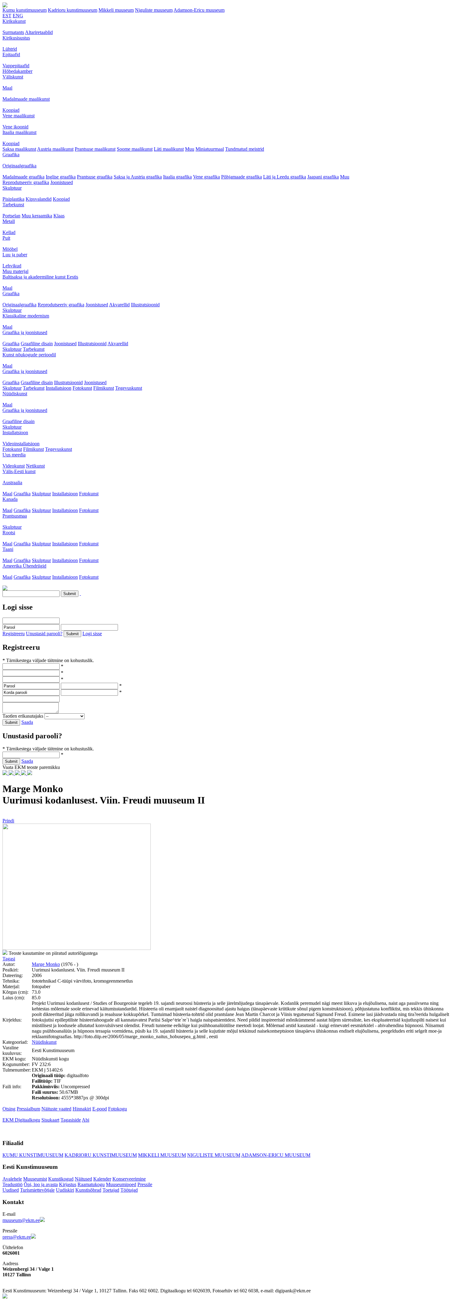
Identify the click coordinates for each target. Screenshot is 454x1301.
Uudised (10, 1190)
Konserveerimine (129, 1178)
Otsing (8, 1108)
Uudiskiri (65, 1190)
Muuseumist (35, 1178)
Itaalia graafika (177, 176)
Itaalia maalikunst (19, 132)
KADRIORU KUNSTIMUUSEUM (101, 1155)
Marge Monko (46, 964)
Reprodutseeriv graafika (25, 182)
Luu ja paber (14, 254)
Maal (7, 87)
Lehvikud (11, 265)
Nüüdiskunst (14, 393)
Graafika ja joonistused (24, 332)
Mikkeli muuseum (116, 10)
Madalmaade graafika (23, 176)
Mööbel (10, 249)
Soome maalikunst (135, 149)
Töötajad (129, 1190)
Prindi (8, 820)
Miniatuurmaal (209, 149)
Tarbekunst (13, 204)
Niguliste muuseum (154, 10)
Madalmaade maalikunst (26, 99)
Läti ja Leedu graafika (284, 176)
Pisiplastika (13, 199)
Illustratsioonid (145, 304)
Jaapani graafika (323, 176)
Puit (6, 238)
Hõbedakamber (17, 71)
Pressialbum (28, 1108)
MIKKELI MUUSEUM (162, 1155)
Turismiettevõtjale (37, 1190)
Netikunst (35, 465)
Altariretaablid (39, 32)
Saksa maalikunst (19, 149)
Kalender (102, 1178)
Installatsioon (58, 388)
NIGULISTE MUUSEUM (213, 1155)
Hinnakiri (82, 1108)
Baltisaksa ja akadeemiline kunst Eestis (40, 276)
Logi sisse (92, 633)
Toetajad (111, 1190)
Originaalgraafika (19, 165)
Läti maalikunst (169, 149)
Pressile (144, 1184)
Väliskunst (12, 76)
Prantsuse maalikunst (95, 149)
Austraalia (12, 482)
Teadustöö (12, 1184)
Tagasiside (71, 1120)
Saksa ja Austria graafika (138, 176)
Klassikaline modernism (25, 315)
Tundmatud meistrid (244, 149)
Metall (8, 221)
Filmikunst (103, 388)
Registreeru (13, 633)
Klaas (59, 215)
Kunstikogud (61, 1178)
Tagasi (8, 958)
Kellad (8, 232)
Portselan (11, 215)
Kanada (10, 499)
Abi (85, 1120)
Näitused (83, 1178)
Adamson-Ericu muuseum (199, 10)
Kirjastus (67, 1184)
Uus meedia (14, 454)
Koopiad (10, 110)
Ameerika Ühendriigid (24, 566)
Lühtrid (9, 49)
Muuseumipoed (121, 1184)
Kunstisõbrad (88, 1190)
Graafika (10, 154)
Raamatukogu (91, 1184)
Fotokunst (82, 388)
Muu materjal (15, 271)
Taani (7, 549)
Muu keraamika (37, 215)
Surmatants (13, 32)
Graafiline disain (37, 343)
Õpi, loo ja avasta (41, 1184)
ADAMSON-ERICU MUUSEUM (275, 1155)
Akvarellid (119, 304)
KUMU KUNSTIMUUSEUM (32, 1155)
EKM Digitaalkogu (21, 1120)
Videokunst (13, 465)
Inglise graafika (61, 176)
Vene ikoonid (15, 126)
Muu (189, 149)
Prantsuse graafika (94, 176)
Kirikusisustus (16, 37)
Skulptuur (12, 188)
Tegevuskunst (128, 388)
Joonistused (61, 182)
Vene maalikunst (18, 115)
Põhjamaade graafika (241, 176)
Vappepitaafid (15, 65)
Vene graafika (206, 176)
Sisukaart (50, 1120)
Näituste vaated (56, 1108)
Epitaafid (11, 54)
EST (6, 15)
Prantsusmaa (14, 515)
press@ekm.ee (16, 1237)
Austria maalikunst (55, 149)
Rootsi (8, 532)
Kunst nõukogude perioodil (29, 354)
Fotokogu (117, 1108)
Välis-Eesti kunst (19, 471)
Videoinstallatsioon (21, 443)
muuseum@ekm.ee (21, 1220)
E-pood (99, 1108)
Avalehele (12, 1178)
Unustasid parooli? (44, 633)
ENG (18, 15)
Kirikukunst (14, 21)
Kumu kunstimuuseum (24, 10)
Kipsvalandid (39, 199)
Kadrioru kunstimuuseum (72, 10)
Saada (27, 722)
